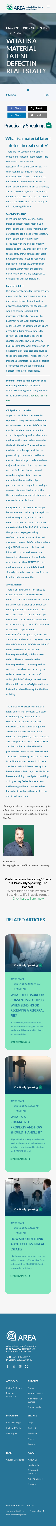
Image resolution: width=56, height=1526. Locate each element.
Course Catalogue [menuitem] (15, 1459)
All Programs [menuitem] (12, 1433)
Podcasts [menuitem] (32, 1428)
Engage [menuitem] (32, 1416)
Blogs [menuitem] (30, 1422)
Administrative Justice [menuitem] (35, 1400)
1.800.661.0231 (22, 1357)
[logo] (21, 1335)
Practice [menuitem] (33, 1381)
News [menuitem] (31, 1439)
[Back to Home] (25, 6)
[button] (6, 1519)
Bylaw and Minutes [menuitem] (33, 1472)
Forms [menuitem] (31, 1388)
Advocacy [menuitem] (12, 1381)
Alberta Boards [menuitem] (35, 1478)
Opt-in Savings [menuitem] (13, 1422)
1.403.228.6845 (24, 1359)
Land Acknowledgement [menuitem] (16, 1514)
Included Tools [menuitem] (13, 1428)
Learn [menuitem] (9, 1453)
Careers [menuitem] (32, 1484)
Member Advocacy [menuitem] (11, 1395)
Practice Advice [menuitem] (35, 1393)
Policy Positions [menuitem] (14, 1388)
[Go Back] (28, 90)
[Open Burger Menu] (48, 6)
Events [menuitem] (31, 1444)
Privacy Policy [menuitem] (35, 1511)
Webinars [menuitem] (32, 1433)
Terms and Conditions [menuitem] (15, 1511)
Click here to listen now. (28, 898)
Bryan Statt (12, 28)
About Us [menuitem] (32, 1459)
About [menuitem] (31, 1453)
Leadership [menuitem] (33, 1465)
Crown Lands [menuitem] (34, 1407)
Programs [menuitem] (12, 1416)
